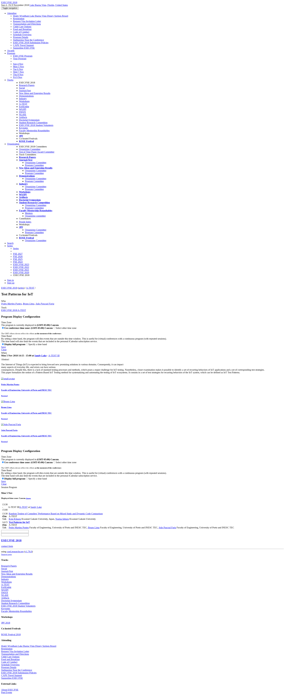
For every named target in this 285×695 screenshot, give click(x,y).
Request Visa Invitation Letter (27, 21)
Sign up (10, 283)
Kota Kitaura (15, 519)
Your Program (19, 58)
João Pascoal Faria (44, 303)
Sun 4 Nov (18, 64)
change (28, 498)
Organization (13, 144)
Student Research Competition (33, 122)
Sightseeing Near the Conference (28, 40)
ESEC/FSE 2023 (21, 264)
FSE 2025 (18, 259)
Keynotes (23, 128)
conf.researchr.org (15, 551)
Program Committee (34, 165)
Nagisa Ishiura (62, 519)
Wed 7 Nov (18, 72)
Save (3, 347)
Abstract (5, 359)
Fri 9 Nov (17, 77)
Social (22, 88)
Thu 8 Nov (18, 74)
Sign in (10, 280)
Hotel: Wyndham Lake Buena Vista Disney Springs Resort (40, 16)
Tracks (10, 80)
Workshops (24, 101)
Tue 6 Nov (18, 69)
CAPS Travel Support (23, 45)
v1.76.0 (28, 551)
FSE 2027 (18, 254)
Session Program (9, 487)
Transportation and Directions (27, 24)
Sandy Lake (40, 355)
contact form (7, 546)
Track (4, 307)
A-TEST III (54, 355)
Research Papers (26, 85)
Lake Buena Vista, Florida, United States (49, 5)
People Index (25, 222)
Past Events (6, 692)
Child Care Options (22, 26)
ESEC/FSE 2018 (9, 288)
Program (11, 53)
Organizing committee (35, 216)
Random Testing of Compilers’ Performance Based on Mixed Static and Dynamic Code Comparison (56, 513)
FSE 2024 (18, 262)
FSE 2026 (18, 256)
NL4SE (22, 114)
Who (3, 301)
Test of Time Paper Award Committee (36, 152)
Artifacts (23, 117)
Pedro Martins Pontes (11, 303)
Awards (10, 50)
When (4, 353)
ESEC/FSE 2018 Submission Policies (30, 42)
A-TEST (23, 104)
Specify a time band (37, 344)
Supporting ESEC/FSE (24, 48)
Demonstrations (26, 96)
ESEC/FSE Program (22, 56)
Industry (23, 98)
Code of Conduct (21, 32)
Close (4, 349)
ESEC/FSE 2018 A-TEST (13, 310)
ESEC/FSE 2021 (21, 270)
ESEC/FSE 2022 (21, 267)
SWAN (22, 112)
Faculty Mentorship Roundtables (34, 130)
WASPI (22, 109)
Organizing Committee (29, 149)
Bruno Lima (28, 303)
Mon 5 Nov (18, 66)
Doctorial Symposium (29, 120)
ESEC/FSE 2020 (21, 272)
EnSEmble (24, 106)
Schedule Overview (22, 34)
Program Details (20, 37)
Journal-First (25, 90)
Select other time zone (66, 328)
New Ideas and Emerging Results (34, 93)
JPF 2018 (5, 623)
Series (16, 248)
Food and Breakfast (22, 29)
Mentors (29, 213)
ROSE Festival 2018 (11, 634)
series (21, 288)
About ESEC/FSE (9, 689)
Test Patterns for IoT (19, 522)
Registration (18, 18)
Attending (11, 13)
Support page (6, 554)
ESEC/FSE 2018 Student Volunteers (36, 125)
